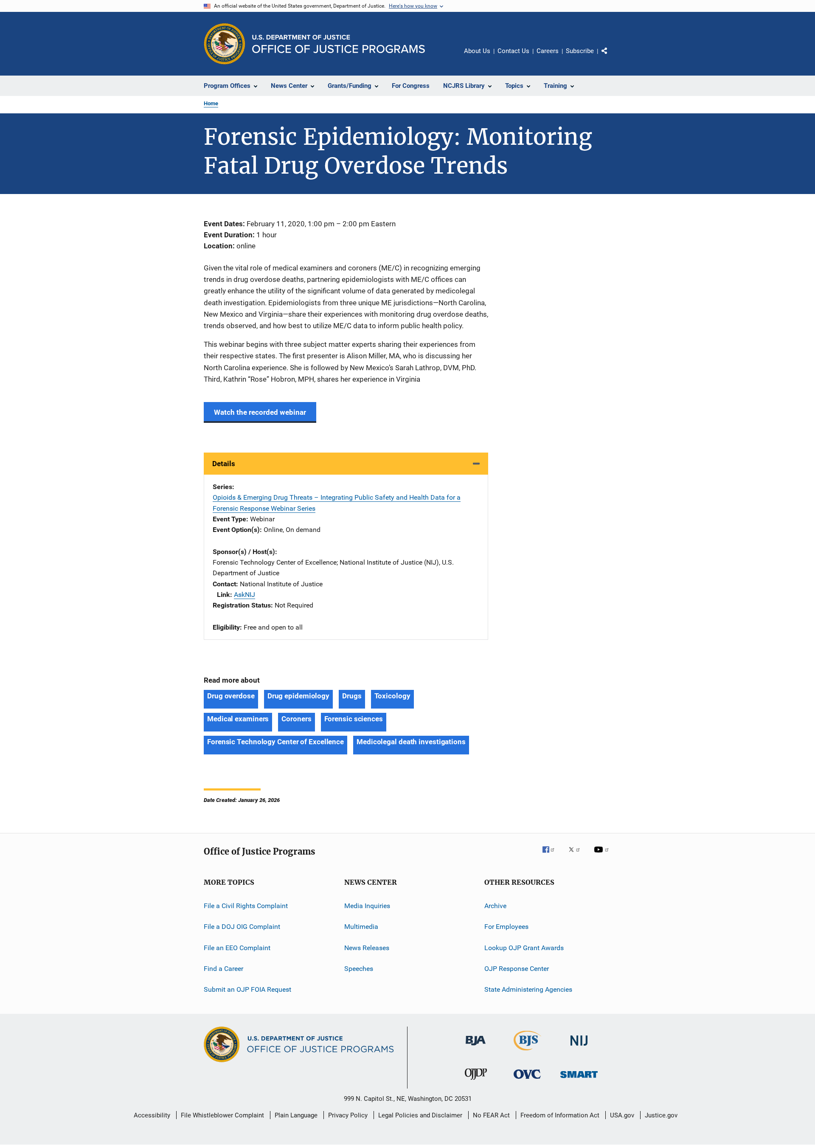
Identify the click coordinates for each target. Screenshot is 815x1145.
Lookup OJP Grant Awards (524, 948)
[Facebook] (551, 855)
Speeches (358, 969)
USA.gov (622, 1115)
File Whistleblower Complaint (222, 1115)
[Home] (338, 44)
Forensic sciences (353, 719)
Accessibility (152, 1115)
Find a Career (223, 969)
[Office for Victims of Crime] (527, 1080)
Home (211, 103)
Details (223, 463)
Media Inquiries (367, 906)
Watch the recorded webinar (260, 412)
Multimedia (361, 927)
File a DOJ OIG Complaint (242, 927)
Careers (548, 51)
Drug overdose (231, 696)
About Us (477, 51)
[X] (577, 855)
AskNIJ (244, 595)
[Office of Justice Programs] (224, 44)
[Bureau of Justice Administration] (476, 1047)
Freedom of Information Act (559, 1115)
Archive (495, 906)
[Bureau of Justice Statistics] (527, 1052)
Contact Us (513, 51)
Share (611, 56)
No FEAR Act (491, 1115)
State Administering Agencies (528, 989)
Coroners (296, 719)
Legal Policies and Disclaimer (420, 1115)
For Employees (506, 927)
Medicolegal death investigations (411, 741)
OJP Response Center (516, 969)
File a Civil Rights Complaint (246, 906)
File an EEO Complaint (237, 948)
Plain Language (296, 1115)
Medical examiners (238, 719)
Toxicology (392, 696)
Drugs (352, 696)
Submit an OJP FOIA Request (247, 989)
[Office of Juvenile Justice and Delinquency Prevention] (476, 1081)
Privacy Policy (348, 1115)
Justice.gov (661, 1115)
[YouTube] (602, 855)
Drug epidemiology (298, 696)
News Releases (366, 948)
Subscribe (580, 51)
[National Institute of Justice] (578, 1047)
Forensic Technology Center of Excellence (275, 741)
